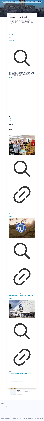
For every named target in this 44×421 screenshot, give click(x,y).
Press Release (12, 40)
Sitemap (27, 418)
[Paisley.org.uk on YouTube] (7, 408)
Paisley (11, 37)
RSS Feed (24, 418)
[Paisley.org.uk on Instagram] (4, 408)
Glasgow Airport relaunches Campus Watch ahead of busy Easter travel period (20, 373)
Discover (30, 1)
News (11, 1)
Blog (11, 32)
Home (8, 1)
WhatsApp (20, 381)
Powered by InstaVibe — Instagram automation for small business (35, 418)
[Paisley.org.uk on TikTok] (6, 408)
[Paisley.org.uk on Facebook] (1, 408)
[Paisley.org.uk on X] (3, 408)
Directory (34, 1)
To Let (22, 1)
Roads (27, 1)
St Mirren (20, 1)
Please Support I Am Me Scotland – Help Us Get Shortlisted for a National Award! (21, 295)
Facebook (16, 381)
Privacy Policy (14, 418)
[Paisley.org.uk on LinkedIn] (9, 408)
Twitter (13, 381)
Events (17, 1)
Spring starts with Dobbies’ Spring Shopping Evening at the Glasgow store (20, 213)
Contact (39, 1)
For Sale (25, 1)
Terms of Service (19, 418)
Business (11, 34)
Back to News (12, 385)
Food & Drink (13, 1)
